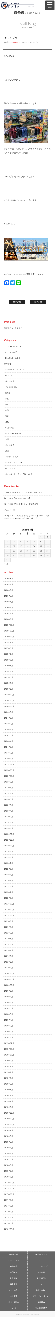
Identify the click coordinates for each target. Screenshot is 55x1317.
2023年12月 (9, 764)
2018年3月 (8, 1165)
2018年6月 (8, 1148)
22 (41, 551)
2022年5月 (8, 875)
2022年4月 (8, 881)
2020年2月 (8, 1032)
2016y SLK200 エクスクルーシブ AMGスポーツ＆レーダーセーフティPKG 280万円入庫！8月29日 (26, 517)
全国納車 (13, 1272)
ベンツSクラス (11, 387)
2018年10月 (9, 1125)
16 (47, 546)
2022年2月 (8, 892)
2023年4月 (8, 811)
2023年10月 (9, 776)
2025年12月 (9, 625)
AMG (7, 422)
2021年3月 (8, 956)
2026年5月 (8, 596)
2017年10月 (9, 1194)
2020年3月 (8, 1026)
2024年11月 (9, 701)
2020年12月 (9, 974)
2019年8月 (8, 1066)
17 (7, 551)
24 (7, 555)
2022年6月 (8, 869)
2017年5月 (8, 1223)
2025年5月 (8, 666)
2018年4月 (8, 1159)
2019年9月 (8, 1061)
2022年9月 (8, 852)
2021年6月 (8, 939)
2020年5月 (8, 1014)
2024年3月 (8, 747)
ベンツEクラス (11, 468)
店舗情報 (13, 1266)
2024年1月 (8, 759)
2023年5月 (8, 805)
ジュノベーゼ (9, 510)
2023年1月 (8, 828)
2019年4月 (8, 1090)
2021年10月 (9, 915)
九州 (7, 439)
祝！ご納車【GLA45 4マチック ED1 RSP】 (21, 504)
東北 (7, 399)
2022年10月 (9, 846)
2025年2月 (8, 683)
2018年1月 (8, 1177)
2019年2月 (8, 1101)
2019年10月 (9, 1055)
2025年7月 (8, 654)
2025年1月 (8, 689)
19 (21, 551)
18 (14, 551)
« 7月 (6, 564)
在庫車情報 (13, 1254)
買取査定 (13, 1284)
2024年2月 (8, 753)
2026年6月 (8, 590)
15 (41, 546)
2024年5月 (8, 735)
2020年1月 (8, 1037)
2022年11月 (9, 840)
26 (21, 555)
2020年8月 (8, 997)
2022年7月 (8, 863)
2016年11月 (9, 1229)
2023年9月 (8, 782)
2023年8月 (8, 788)
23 (47, 551)
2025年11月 (9, 631)
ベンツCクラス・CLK (13, 463)
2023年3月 (8, 817)
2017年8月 (8, 1206)
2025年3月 (8, 677)
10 (7, 546)
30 (47, 555)
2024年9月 (8, 712)
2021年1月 (8, 968)
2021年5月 (8, 944)
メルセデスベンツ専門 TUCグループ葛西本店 (21, 5)
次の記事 (38, 302)
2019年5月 (8, 1084)
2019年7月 (8, 1072)
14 (34, 546)
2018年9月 (8, 1130)
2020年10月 (9, 985)
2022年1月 (8, 898)
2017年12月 (9, 1183)
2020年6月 (8, 1008)
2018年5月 (8, 1154)
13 (28, 546)
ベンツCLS (9, 445)
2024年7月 (8, 724)
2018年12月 (9, 1113)
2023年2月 (8, 823)
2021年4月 (8, 950)
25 (14, 555)
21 (34, 551)
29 (41, 555)
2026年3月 (8, 608)
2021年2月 (8, 962)
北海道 (8, 393)
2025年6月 (8, 660)
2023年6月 (8, 799)
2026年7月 (8, 584)
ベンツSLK (9, 381)
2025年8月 (8, 648)
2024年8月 (8, 718)
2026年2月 (8, 613)
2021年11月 (9, 910)
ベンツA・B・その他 (13, 433)
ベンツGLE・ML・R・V (14, 370)
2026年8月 (8, 579)
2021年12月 (9, 904)
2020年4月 (8, 1020)
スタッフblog (13, 1302)
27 (28, 555)
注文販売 (13, 1278)
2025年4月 (8, 671)
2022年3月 (8, 886)
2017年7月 (8, 1212)
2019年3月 (8, 1095)
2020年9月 (8, 991)
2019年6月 (8, 1078)
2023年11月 (9, 770)
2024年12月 (9, 695)
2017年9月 (8, 1200)
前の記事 (17, 302)
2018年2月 (8, 1171)
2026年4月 (8, 602)
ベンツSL (9, 375)
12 (21, 546)
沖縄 (7, 451)
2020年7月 (8, 1003)
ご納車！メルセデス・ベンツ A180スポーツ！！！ (24, 492)
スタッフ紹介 (13, 1290)
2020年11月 (9, 979)
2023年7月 (8, 793)
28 (34, 555)
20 (28, 551)
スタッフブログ (34, 42)
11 (14, 546)
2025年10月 (9, 637)
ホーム (13, 1308)
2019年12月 (9, 1043)
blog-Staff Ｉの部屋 (12, 358)
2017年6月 (8, 1217)
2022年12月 (9, 834)
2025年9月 (8, 642)
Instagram (19, 12)
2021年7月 (8, 933)
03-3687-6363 (32, 12)
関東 (7, 404)
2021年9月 (8, 921)
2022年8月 (8, 857)
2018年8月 (8, 1136)
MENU (50, 5)
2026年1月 (8, 619)
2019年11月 (9, 1049)
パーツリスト (13, 1260)
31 (7, 560)
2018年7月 (8, 1142)
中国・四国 (9, 428)
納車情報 (7, 364)
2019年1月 (8, 1107)
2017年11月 (9, 1188)
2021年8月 (8, 927)
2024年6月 (8, 730)
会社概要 (13, 1296)
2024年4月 (8, 741)
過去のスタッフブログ (13, 328)
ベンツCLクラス (11, 457)
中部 (7, 410)
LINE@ (15, 12)
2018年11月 (9, 1119)
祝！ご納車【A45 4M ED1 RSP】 (17, 498)
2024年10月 (9, 706)
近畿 (7, 416)
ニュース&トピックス (12, 346)
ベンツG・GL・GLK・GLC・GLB (18, 474)
